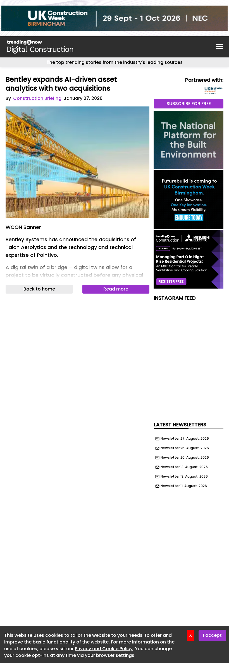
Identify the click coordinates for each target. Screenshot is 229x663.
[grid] (188, 461)
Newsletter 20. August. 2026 (185, 457)
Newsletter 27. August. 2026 (185, 438)
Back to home (39, 289)
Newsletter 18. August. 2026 (184, 467)
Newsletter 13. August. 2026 (184, 476)
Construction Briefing (37, 98)
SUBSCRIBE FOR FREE (188, 103)
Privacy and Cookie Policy (104, 648)
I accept (212, 635)
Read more (115, 289)
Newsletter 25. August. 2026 (185, 448)
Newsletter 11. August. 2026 (184, 486)
